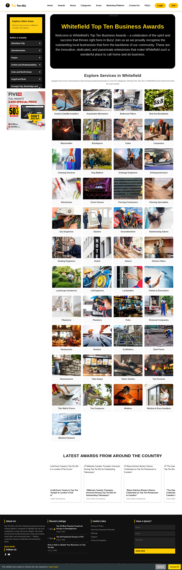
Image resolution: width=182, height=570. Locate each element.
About (73, 5)
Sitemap (94, 533)
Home (50, 5)
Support (94, 537)
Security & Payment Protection (103, 530)
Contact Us (134, 5)
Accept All (174, 567)
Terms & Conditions (98, 540)
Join (173, 5)
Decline (160, 567)
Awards (61, 5)
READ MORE (9, 547)
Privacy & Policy (97, 526)
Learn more (53, 567)
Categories (86, 5)
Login (160, 5)
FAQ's (147, 5)
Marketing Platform (115, 5)
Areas (99, 5)
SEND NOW (140, 551)
